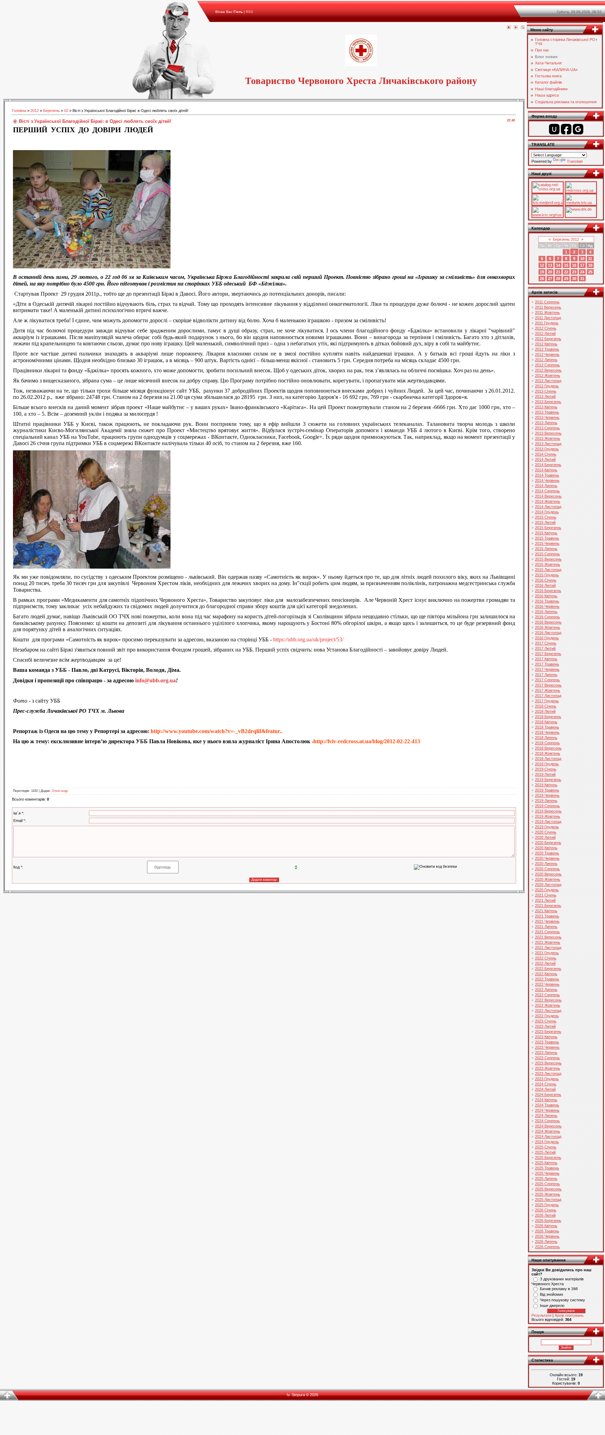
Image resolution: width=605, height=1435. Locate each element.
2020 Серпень (547, 869)
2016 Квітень (546, 596)
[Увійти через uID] (554, 129)
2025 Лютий (545, 1152)
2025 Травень (547, 1168)
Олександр (60, 791)
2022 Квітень (546, 974)
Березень (51, 110)
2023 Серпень (547, 1058)
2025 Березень (548, 1157)
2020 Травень (547, 853)
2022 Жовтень (547, 1005)
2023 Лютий (545, 1026)
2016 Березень (548, 591)
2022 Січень (545, 958)
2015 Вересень (548, 559)
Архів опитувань (569, 1315)
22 (566, 272)
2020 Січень (545, 832)
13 (550, 265)
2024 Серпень (547, 1121)
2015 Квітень (546, 533)
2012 (34, 110)
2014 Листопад (548, 507)
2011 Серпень (547, 302)
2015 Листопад (548, 570)
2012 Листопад (548, 381)
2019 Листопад (548, 822)
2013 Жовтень (547, 438)
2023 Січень (545, 1021)
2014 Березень (548, 465)
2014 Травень (547, 475)
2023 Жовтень (547, 1068)
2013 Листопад (548, 444)
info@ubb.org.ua (155, 680)
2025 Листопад (548, 1199)
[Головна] (508, 28)
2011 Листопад (548, 318)
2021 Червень (547, 921)
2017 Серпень (547, 680)
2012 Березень (548, 339)
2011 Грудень (546, 323)
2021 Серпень (547, 932)
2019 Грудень (547, 827)
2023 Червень (547, 1047)
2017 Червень (547, 669)
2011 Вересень (548, 307)
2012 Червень (547, 354)
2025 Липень (546, 1178)
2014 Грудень (547, 512)
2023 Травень (547, 1042)
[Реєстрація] (515, 28)
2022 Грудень (547, 1016)
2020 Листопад (548, 884)
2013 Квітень (546, 407)
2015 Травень (547, 538)
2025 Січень (545, 1147)
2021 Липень (546, 926)
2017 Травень (547, 664)
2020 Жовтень (547, 879)
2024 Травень (547, 1105)
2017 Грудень (547, 701)
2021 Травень (547, 916)
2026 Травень (547, 1231)
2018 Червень (547, 732)
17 (582, 265)
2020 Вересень (548, 874)
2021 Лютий (545, 900)
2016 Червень (547, 606)
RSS (249, 12)
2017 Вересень (548, 685)
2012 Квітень (546, 344)
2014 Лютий (545, 459)
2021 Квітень (546, 911)
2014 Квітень (546, 470)
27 (550, 278)
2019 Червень (547, 795)
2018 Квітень (546, 722)
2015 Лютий (545, 522)
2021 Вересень (548, 937)
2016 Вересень (548, 622)
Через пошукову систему (562, 1300)
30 (574, 278)
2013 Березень (548, 402)
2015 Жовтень (547, 564)
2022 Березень (548, 968)
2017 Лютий (545, 648)
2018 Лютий (545, 711)
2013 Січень (545, 391)
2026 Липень (546, 1241)
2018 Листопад (548, 759)
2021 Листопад (548, 947)
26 (542, 278)
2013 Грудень (547, 449)
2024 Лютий (545, 1089)
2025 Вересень (548, 1189)
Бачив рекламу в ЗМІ (559, 1289)
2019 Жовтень (547, 816)
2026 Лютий (545, 1215)
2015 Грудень (547, 575)
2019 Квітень (546, 785)
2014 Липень (546, 486)
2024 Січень (545, 1084)
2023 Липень (546, 1052)
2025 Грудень (547, 1205)
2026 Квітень (546, 1226)
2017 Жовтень (547, 690)
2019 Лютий (545, 774)
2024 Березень (548, 1094)
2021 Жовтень (547, 942)
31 (582, 278)
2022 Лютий (545, 963)
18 (590, 265)
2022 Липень (546, 989)
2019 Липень (546, 801)
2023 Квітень (546, 1037)
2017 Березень (548, 654)
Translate (575, 161)
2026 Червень (547, 1236)
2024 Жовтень (547, 1131)
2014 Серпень (547, 491)
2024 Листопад (548, 1136)
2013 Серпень (547, 428)
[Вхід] (522, 28)
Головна (19, 110)
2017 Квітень (546, 659)
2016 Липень (546, 612)
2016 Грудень (547, 638)
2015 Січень (545, 517)
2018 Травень (547, 727)
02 (66, 110)
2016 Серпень (547, 617)
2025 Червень (547, 1173)
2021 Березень (548, 905)
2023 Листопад (548, 1073)
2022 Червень (547, 984)
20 (550, 272)
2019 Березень (548, 780)
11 (590, 258)
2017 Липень (546, 675)
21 (558, 272)
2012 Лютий (545, 333)
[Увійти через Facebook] (566, 129)
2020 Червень (547, 858)
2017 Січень (545, 643)
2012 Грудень (547, 386)
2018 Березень (548, 717)
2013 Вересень (548, 433)
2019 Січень (545, 769)
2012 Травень (547, 349)
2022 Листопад (548, 1010)
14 (558, 265)
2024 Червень (547, 1110)
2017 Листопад (548, 696)
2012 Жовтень (547, 375)
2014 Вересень (548, 496)
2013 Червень (547, 417)
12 (542, 265)
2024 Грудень (547, 1142)
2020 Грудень (547, 890)
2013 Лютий (545, 396)
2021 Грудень (547, 953)
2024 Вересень (548, 1126)
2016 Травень (547, 601)
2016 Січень (545, 580)
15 (566, 265)
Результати (541, 1315)
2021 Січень (545, 895)
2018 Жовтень (547, 753)
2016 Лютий (545, 585)
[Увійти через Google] (578, 129)
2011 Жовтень (547, 312)
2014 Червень (547, 480)
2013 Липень (546, 423)
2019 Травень (547, 790)
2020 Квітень (546, 848)
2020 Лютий (545, 837)
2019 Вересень (548, 811)
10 (582, 258)
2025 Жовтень (547, 1194)
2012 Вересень (548, 370)
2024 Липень (546, 1115)
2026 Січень (545, 1210)
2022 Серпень (547, 995)
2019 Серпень (547, 806)
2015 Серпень (547, 554)
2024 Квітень (546, 1100)
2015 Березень (548, 528)
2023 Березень (548, 1031)
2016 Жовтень (547, 627)
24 (582, 272)
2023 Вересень (548, 1063)
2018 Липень (546, 738)
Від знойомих (551, 1294)
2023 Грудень (547, 1079)
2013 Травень (547, 412)
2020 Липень (546, 863)
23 (574, 272)
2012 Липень (546, 360)
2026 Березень (548, 1220)
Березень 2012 (566, 239)
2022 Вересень (548, 1000)
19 (542, 272)
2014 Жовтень (547, 501)
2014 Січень (545, 454)
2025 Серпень (547, 1184)
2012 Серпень (547, 365)
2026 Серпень (547, 1247)
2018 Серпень (547, 743)
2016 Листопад (548, 633)
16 (574, 265)
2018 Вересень (548, 748)
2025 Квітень (546, 1163)
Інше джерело (552, 1305)
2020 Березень (548, 842)
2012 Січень (545, 328)
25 (590, 272)
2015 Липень (546, 549)
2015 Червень (547, 543)
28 (558, 278)
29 (566, 278)
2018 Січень (545, 706)
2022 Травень (547, 979)
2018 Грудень (547, 764)
